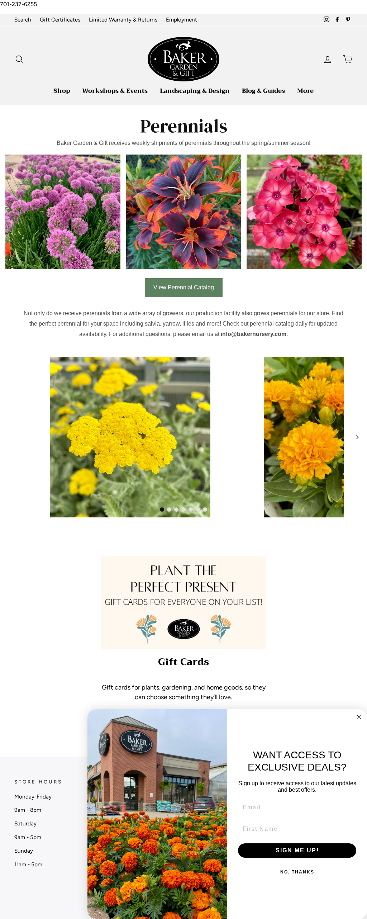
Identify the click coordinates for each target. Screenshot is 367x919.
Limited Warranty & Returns (123, 19)
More (305, 91)
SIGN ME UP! (297, 850)
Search (22, 19)
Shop (61, 91)
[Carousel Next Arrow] (357, 437)
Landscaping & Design (195, 91)
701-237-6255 (18, 4)
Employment (181, 19)
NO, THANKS (297, 872)
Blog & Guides (263, 91)
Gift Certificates (60, 19)
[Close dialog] (359, 717)
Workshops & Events (115, 91)
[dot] (162, 509)
